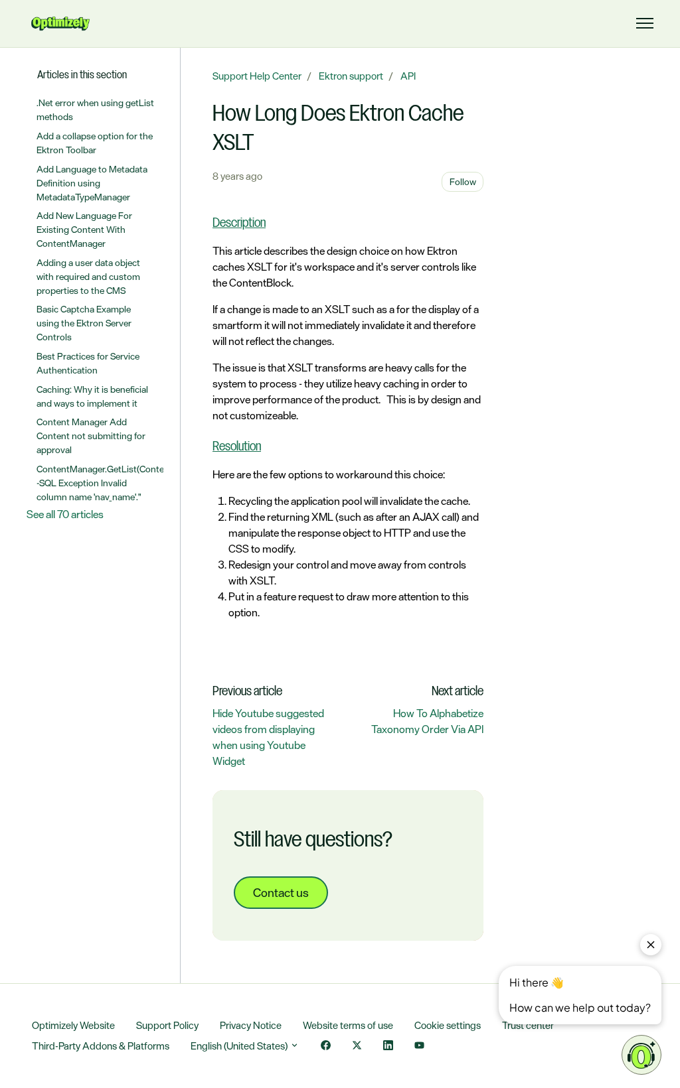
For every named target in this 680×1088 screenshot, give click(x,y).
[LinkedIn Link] (388, 1046)
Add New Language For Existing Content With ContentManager (84, 229)
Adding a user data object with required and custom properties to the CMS (88, 276)
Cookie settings (447, 1025)
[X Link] (357, 1046)
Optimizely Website (73, 1025)
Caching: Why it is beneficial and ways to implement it (92, 396)
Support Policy (167, 1025)
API (408, 76)
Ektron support (351, 76)
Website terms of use (348, 1025)
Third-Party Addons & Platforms (100, 1046)
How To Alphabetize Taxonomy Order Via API (427, 721)
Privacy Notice (251, 1025)
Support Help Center (256, 76)
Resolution (236, 447)
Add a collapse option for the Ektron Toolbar (95, 142)
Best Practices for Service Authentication (88, 362)
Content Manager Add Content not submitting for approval (91, 435)
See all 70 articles (65, 514)
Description (239, 223)
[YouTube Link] (419, 1046)
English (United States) (240, 1046)
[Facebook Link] (325, 1046)
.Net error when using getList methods (95, 109)
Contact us (281, 892)
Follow (463, 181)
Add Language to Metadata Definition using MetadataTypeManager (92, 182)
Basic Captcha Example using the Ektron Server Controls (84, 322)
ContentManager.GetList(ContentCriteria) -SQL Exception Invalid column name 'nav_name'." (100, 482)
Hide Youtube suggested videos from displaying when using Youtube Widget (268, 737)
